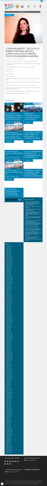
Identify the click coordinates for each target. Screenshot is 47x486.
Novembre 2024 (9, 279)
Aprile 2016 (8, 442)
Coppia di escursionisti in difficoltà (32, 226)
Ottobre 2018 (8, 395)
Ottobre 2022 (9, 319)
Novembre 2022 (9, 317)
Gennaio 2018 (9, 409)
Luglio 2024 (8, 286)
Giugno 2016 (8, 439)
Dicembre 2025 (9, 259)
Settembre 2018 (9, 397)
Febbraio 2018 (9, 408)
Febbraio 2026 (9, 256)
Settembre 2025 (9, 263)
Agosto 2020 (9, 360)
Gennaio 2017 (9, 428)
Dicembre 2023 (9, 297)
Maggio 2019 (8, 384)
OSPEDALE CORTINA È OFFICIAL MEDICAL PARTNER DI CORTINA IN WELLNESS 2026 (33, 217)
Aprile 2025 (8, 271)
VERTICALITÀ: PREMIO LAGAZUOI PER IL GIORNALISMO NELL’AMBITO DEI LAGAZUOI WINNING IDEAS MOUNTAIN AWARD (33, 213)
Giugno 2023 (8, 306)
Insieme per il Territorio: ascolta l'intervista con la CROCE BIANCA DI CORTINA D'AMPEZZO (32, 117)
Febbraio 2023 (9, 313)
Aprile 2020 (8, 366)
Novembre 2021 (9, 336)
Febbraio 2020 (9, 370)
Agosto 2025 (9, 265)
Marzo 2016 (8, 444)
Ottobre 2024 (9, 281)
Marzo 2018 (8, 406)
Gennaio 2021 (9, 352)
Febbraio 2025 (9, 275)
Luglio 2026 (8, 248)
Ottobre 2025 (9, 262)
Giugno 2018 (8, 401)
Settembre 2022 (9, 321)
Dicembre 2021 (9, 335)
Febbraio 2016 (9, 446)
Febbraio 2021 (9, 351)
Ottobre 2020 (9, 357)
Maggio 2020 (9, 365)
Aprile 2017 (8, 423)
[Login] (42, 1)
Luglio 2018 (8, 400)
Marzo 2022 (8, 330)
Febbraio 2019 (9, 389)
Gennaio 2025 (9, 276)
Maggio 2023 (9, 308)
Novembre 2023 (9, 298)
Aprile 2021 (8, 347)
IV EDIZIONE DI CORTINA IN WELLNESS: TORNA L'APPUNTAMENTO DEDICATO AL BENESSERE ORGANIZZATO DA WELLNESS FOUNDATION (33, 175)
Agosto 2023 (8, 303)
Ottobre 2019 (9, 376)
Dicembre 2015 (9, 449)
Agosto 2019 (8, 379)
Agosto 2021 (8, 341)
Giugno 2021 (8, 344)
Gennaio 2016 (9, 447)
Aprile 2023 (8, 309)
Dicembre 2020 (9, 354)
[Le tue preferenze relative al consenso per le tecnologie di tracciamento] (2, 484)
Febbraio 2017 (9, 427)
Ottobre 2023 (9, 300)
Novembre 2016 (9, 431)
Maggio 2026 (9, 251)
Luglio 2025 (8, 267)
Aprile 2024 (8, 290)
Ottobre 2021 (8, 338)
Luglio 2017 (8, 419)
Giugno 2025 (9, 268)
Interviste (18, 45)
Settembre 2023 (9, 302)
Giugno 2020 (9, 363)
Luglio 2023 (8, 305)
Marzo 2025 (8, 273)
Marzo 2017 (8, 425)
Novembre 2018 (9, 393)
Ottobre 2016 (9, 433)
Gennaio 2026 (9, 257)
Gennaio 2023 (9, 314)
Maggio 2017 (8, 422)
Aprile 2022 (8, 328)
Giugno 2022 (8, 325)
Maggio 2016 (8, 441)
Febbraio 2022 (9, 332)
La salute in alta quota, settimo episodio (14, 172)
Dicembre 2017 (9, 411)
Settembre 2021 (9, 340)
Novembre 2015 (9, 450)
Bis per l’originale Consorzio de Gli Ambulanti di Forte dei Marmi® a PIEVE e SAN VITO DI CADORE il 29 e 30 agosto (33, 229)
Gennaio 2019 (9, 390)
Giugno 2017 (8, 420)
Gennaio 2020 (9, 371)
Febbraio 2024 (9, 294)
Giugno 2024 (8, 287)
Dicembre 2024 (9, 278)
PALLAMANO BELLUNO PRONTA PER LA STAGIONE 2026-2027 (33, 210)
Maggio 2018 (8, 403)
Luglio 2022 (8, 324)
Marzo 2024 (8, 292)
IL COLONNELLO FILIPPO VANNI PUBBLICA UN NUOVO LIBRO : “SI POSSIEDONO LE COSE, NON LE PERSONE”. (32, 136)
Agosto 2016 (8, 436)
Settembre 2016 (9, 435)
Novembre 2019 (9, 374)
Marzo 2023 (8, 311)
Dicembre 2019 (9, 373)
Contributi (35, 484)
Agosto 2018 (8, 398)
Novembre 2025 (9, 260)
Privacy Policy (28, 469)
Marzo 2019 (8, 387)
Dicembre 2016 (9, 430)
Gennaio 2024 (9, 295)
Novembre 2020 (9, 355)
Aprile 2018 (8, 404)
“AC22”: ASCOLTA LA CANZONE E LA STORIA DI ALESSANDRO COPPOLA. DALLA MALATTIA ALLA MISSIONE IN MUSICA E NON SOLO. (32, 203)
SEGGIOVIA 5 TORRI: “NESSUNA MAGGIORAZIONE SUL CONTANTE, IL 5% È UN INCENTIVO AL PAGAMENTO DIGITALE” (33, 233)
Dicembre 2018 (9, 392)
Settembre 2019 (9, 378)
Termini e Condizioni (35, 469)
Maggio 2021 (8, 346)
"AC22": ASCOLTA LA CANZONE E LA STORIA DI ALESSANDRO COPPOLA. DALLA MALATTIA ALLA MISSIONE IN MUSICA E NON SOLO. (14, 118)
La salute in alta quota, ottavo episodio (14, 153)
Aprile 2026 (8, 252)
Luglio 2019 (8, 381)
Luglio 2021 (8, 343)
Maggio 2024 (9, 289)
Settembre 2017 (9, 416)
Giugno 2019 (8, 382)
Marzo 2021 (8, 349)
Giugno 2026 (9, 249)
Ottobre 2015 (9, 452)
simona (14, 45)
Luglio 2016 (8, 438)
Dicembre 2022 (9, 316)
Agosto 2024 (9, 284)
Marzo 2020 (8, 368)
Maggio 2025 (9, 270)
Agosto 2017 (8, 417)
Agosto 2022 (9, 322)
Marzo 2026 (8, 254)
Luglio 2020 (8, 362)
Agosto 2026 (9, 246)
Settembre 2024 (9, 283)
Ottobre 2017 (8, 414)
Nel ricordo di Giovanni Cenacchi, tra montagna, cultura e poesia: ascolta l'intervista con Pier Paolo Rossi (13, 193)
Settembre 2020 (9, 359)
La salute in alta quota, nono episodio (13, 133)
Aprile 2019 (8, 385)
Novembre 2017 (9, 412)
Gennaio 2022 (9, 333)
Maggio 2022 (9, 327)
